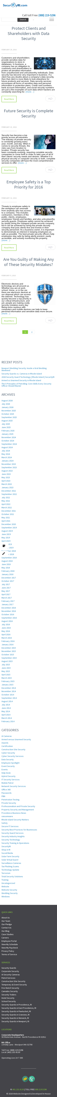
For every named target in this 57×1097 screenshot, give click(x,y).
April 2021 (6, 520)
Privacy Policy (8, 951)
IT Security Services (11, 779)
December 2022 (9, 490)
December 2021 (9, 510)
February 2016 (8, 641)
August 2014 (7, 701)
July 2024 (6, 450)
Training (5, 879)
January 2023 (7, 487)
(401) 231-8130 (13, 1052)
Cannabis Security (10, 991)
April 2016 (6, 634)
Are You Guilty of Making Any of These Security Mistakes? (28, 262)
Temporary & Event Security (14, 984)
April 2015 (6, 674)
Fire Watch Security (10, 988)
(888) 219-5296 (46, 15)
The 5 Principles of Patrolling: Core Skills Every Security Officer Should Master (26, 384)
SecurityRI (6, 846)
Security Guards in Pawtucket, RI (16, 1011)
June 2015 (6, 668)
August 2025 (7, 420)
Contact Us (6, 927)
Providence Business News (14, 813)
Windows (6, 896)
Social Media (7, 853)
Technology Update (10, 869)
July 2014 (6, 704)
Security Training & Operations (15, 843)
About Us (6, 917)
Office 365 (6, 789)
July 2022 (6, 497)
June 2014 (6, 708)
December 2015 (9, 647)
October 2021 (8, 514)
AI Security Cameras (11, 974)
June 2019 (6, 534)
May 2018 (6, 567)
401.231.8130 (18, 1089)
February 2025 (8, 430)
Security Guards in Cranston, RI (15, 1014)
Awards (5, 742)
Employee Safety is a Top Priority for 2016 (28, 184)
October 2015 (8, 654)
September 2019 (9, 527)
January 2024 (7, 460)
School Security (9, 1001)
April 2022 (6, 504)
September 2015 (9, 657)
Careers (5, 937)
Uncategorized (8, 883)
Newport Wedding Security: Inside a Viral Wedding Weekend (24, 369)
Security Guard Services (13, 833)
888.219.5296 (41, 1089)
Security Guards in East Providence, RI (19, 1008)
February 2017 (8, 601)
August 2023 (7, 470)
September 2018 (9, 557)
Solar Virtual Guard (10, 859)
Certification (7, 746)
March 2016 (7, 637)
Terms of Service (9, 954)
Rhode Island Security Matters (15, 819)
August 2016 (7, 621)
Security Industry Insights (13, 836)
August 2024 (7, 447)
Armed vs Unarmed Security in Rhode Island (21, 380)
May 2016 (6, 631)
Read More (9, 99)
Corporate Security (10, 971)
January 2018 (7, 574)
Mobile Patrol (7, 783)
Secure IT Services (10, 826)
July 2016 (6, 624)
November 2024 (9, 437)
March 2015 (7, 678)
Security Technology (11, 839)
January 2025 (7, 434)
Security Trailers (9, 994)
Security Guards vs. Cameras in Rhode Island (22, 373)
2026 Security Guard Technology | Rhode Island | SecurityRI (28, 377)
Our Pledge (7, 924)
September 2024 (9, 444)
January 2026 (7, 407)
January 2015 (7, 684)
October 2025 (8, 414)
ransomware (7, 816)
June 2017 (6, 587)
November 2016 (9, 611)
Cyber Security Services (13, 756)
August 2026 (7, 400)
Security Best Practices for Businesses (19, 829)
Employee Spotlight (10, 762)
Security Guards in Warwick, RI (15, 1018)
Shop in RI (6, 849)
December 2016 (9, 607)
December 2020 (9, 524)
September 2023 (9, 467)
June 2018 (6, 564)
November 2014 (9, 691)
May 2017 (6, 591)
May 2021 (6, 517)
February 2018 (8, 571)
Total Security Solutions (12, 876)
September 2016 (9, 617)
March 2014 (7, 718)
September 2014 (9, 698)
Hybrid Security (9, 776)
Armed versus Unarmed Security (16, 739)
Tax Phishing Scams (10, 866)
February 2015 (8, 681)
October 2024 (8, 440)
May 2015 (6, 671)
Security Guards (9, 968)
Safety (5, 823)
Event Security (8, 766)
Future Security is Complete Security (28, 113)
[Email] (25, 1078)
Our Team (6, 921)
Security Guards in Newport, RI (15, 1021)
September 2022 (9, 494)
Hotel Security (8, 998)
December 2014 (9, 688)
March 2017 (7, 597)
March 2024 (7, 457)
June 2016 (6, 627)
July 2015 (6, 664)
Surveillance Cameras (11, 863)
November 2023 (9, 464)
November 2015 (9, 651)
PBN (3, 796)
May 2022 (6, 500)
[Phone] (32, 1078)
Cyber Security (8, 752)
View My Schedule (10, 944)
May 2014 (6, 711)
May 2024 (6, 454)
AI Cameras (7, 736)
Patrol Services (8, 978)
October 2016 (8, 614)
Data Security (8, 759)
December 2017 (9, 577)
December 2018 (9, 551)
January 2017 (7, 604)
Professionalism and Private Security (18, 806)
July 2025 (6, 424)
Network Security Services (14, 786)
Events (5, 769)
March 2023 (7, 484)
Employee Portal (9, 941)
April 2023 (6, 480)
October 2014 (8, 694)
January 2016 (7, 644)
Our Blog (5, 931)
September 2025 (9, 417)
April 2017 (6, 594)
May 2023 (6, 477)
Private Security (9, 803)
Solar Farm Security (10, 856)
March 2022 (7, 507)
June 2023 (6, 474)
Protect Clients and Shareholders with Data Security (28, 33)
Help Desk (6, 772)
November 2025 (9, 410)
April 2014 (6, 714)
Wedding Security (10, 893)
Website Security (9, 889)
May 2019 (6, 537)
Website (5, 886)
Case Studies (8, 934)
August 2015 (7, 661)
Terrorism (6, 873)
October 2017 (8, 581)
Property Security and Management (18, 809)
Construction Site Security (13, 749)
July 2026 (6, 404)
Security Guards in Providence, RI (17, 1004)
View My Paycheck (10, 947)
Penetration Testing (10, 799)
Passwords (7, 793)
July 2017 (6, 584)
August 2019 (7, 531)
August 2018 (7, 561)
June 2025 (6, 427)
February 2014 (8, 721)
